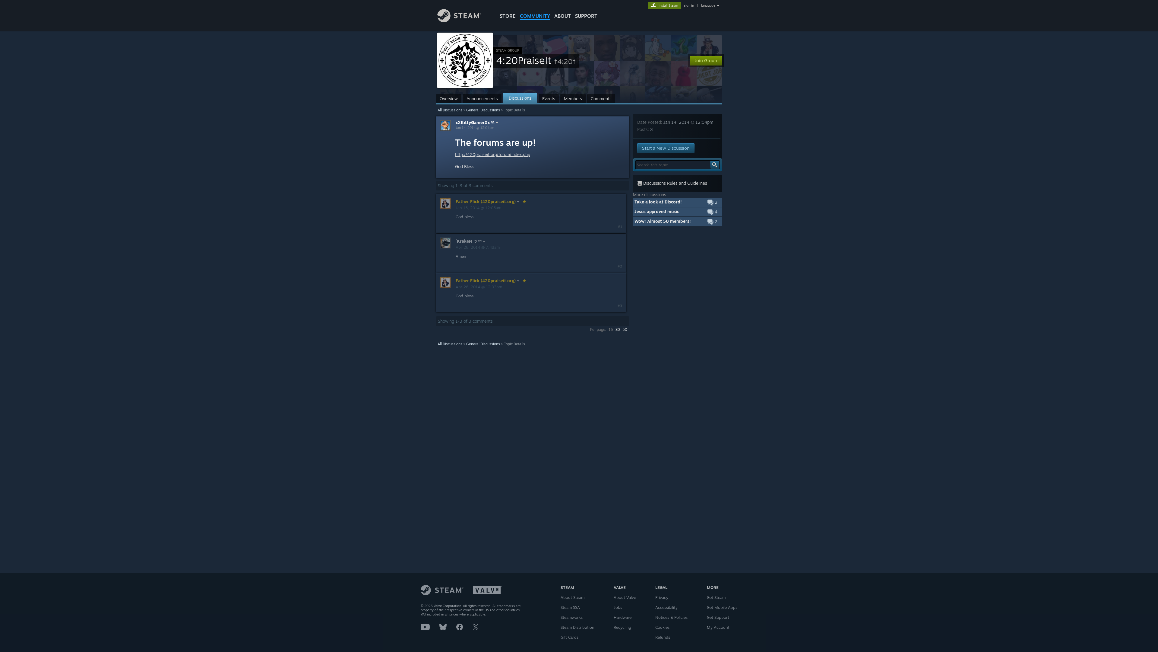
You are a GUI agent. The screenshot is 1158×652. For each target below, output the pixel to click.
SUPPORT (586, 16)
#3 (620, 306)
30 (617, 329)
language (708, 5)
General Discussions (483, 110)
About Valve (625, 597)
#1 (620, 227)
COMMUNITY (535, 16)
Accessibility (666, 607)
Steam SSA (570, 607)
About (562, 16)
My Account (718, 627)
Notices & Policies (671, 617)
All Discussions (450, 110)
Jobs (618, 607)
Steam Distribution (577, 627)
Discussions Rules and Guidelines (674, 183)
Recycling (622, 627)
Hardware (622, 617)
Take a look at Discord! (658, 201)
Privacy (661, 597)
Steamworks (572, 617)
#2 (620, 266)
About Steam (572, 597)
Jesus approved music (656, 211)
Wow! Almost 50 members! (662, 221)
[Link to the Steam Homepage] (459, 20)
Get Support (718, 617)
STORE (508, 16)
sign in (689, 5)
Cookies (662, 627)
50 (624, 329)
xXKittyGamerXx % (475, 122)
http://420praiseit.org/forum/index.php (492, 154)
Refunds (662, 637)
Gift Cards (569, 637)
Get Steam (716, 597)
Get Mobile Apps (722, 607)
